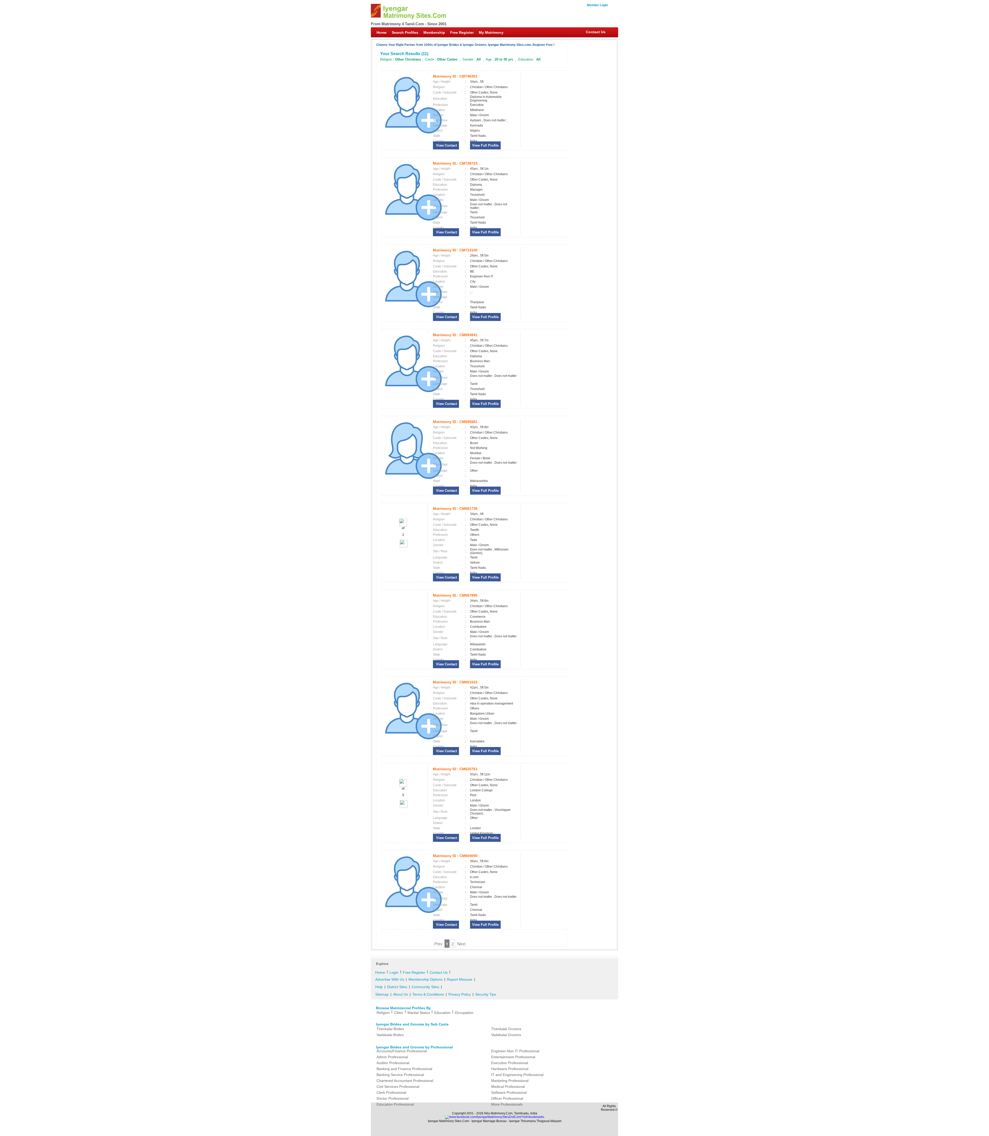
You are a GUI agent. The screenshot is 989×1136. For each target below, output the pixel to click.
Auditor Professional (393, 1063)
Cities (398, 1013)
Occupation (464, 1013)
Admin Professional (392, 1057)
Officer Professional (507, 1098)
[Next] (403, 546)
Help (379, 987)
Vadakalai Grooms (506, 1035)
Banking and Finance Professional (404, 1069)
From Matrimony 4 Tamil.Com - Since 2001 (409, 24)
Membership (434, 32)
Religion (383, 1013)
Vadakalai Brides (390, 1035)
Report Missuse (459, 979)
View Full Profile (485, 145)
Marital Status (418, 1013)
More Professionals (507, 1104)
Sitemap (382, 994)
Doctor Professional (392, 1098)
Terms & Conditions (428, 994)
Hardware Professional (509, 1069)
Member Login (597, 5)
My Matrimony (491, 32)
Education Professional (395, 1104)
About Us (400, 994)
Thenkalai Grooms (506, 1029)
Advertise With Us (389, 979)
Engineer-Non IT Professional (515, 1051)
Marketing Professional (509, 1081)
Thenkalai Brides (390, 1029)
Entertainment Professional (513, 1057)
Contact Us (596, 32)
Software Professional (509, 1092)
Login (393, 972)
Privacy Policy (459, 994)
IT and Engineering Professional (517, 1075)
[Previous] (403, 525)
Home (382, 32)
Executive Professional (509, 1063)
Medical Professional (508, 1086)
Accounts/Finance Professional (402, 1051)
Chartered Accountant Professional (405, 1081)
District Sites (397, 987)
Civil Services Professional (398, 1086)
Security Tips (485, 994)
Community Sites (425, 987)
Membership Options (425, 979)
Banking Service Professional (400, 1075)
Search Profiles (405, 32)
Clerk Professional (391, 1092)
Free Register (462, 32)
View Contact (446, 145)
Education (442, 1013)
